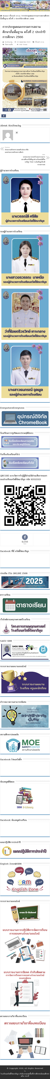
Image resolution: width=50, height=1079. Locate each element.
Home (5, 15)
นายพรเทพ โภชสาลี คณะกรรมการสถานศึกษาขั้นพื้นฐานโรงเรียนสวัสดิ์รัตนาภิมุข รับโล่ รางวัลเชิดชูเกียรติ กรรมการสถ (33, 160)
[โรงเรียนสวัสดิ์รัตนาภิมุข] (25, 5)
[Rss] (25, 1071)
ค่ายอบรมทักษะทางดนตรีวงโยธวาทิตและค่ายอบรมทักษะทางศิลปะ (16, 149)
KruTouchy (8, 42)
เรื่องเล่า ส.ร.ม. (14, 15)
